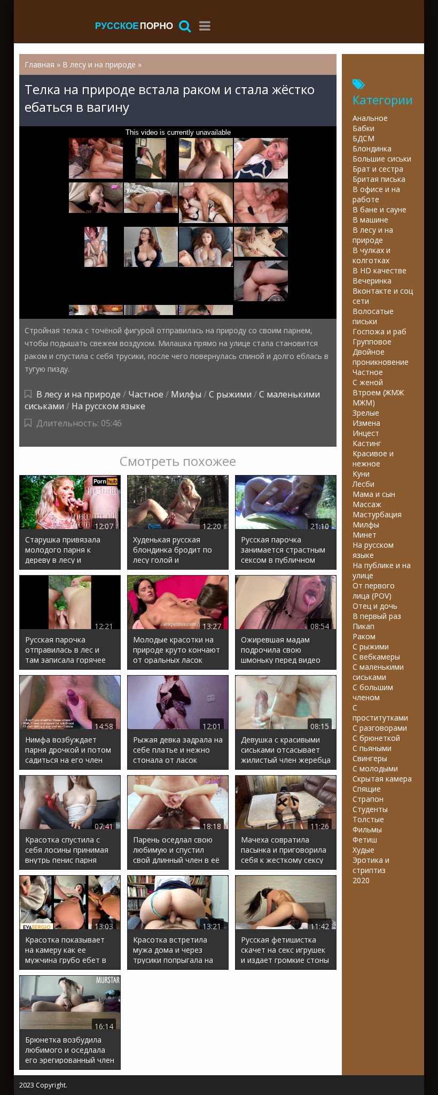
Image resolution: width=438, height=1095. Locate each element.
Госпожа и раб (379, 331)
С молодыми (375, 768)
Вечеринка (372, 280)
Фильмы (367, 829)
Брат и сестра (378, 169)
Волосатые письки (373, 316)
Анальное (370, 118)
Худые (363, 850)
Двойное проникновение (381, 357)
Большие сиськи (382, 159)
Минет (365, 535)
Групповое (372, 341)
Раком (364, 636)
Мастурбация (377, 514)
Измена (366, 423)
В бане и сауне (379, 209)
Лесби (363, 484)
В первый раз (377, 616)
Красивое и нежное (373, 458)
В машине (370, 220)
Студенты (370, 809)
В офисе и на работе (376, 194)
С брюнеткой (376, 738)
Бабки (363, 128)
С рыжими (230, 394)
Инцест (366, 433)
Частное (145, 394)
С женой (368, 382)
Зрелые (366, 413)
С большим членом (373, 692)
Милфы (186, 394)
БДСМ (363, 138)
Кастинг (367, 443)
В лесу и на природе (78, 394)
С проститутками (380, 712)
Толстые (368, 819)
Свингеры (370, 758)
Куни (361, 474)
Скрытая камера (382, 779)
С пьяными (372, 748)
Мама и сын (374, 494)
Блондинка (372, 148)
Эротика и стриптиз (371, 865)
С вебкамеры (376, 657)
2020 (361, 880)
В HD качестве (379, 270)
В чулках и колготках (371, 255)
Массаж (367, 504)
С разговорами (380, 728)
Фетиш (365, 839)
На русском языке (108, 406)
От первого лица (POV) (374, 590)
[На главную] (134, 25)
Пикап (363, 626)
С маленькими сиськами (378, 672)
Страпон (368, 799)
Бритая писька (379, 179)
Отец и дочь (375, 606)
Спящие (367, 789)
